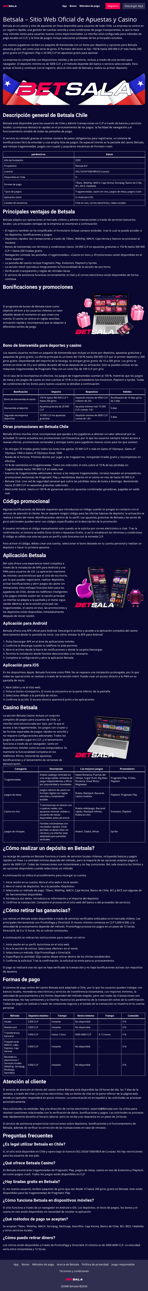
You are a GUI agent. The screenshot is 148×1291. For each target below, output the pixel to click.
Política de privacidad (95, 1264)
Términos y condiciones (74, 1271)
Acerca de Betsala (68, 1264)
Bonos (73, 6)
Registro (113, 6)
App (64, 6)
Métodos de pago (89, 6)
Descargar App (134, 6)
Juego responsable (123, 1264)
